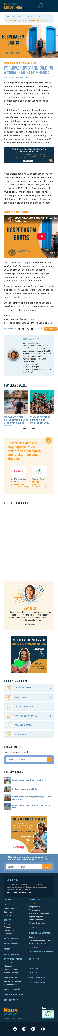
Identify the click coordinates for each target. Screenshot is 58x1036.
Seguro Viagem (35, 917)
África (7, 949)
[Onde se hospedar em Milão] (7, 789)
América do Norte (12, 938)
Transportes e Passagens (39, 913)
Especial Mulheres (37, 944)
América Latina (11, 944)
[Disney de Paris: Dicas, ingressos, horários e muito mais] (7, 797)
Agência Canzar (23, 1018)
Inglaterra (8, 930)
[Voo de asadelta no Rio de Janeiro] (7, 780)
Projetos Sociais (37, 982)
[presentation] (25, 428)
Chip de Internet (36, 920)
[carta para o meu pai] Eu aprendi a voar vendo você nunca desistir (16, 421)
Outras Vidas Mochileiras (41, 952)
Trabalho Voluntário (12, 981)
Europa (7, 920)
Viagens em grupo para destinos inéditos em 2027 (40, 420)
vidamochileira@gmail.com (19, 892)
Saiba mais (30, 625)
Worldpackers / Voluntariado (38, 17)
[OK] (49, 759)
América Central (12, 954)
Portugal (7, 924)
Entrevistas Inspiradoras (39, 940)
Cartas (32, 937)
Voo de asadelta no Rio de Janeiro (27, 780)
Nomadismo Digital (12, 973)
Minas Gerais (9, 915)
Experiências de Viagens (40, 933)
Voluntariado (51, 329)
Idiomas (7, 966)
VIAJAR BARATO (35, 899)
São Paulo (8, 912)
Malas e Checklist (36, 923)
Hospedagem (34, 907)
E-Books (33, 928)
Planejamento (35, 910)
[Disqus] (29, 541)
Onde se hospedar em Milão (24, 789)
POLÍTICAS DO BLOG (37, 978)
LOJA (31, 964)
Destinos (8, 899)
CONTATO (33, 973)
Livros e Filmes (10, 963)
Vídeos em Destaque (19, 17)
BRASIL (7, 905)
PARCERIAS (33, 968)
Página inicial (8, 17)
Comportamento (11, 969)
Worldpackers (10, 985)
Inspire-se (33, 947)
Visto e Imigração (12, 989)
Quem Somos (34, 959)
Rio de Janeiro (10, 909)
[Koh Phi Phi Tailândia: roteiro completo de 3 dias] (7, 806)
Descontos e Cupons (13, 995)
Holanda (7, 934)
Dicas (31, 903)
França (7, 927)
